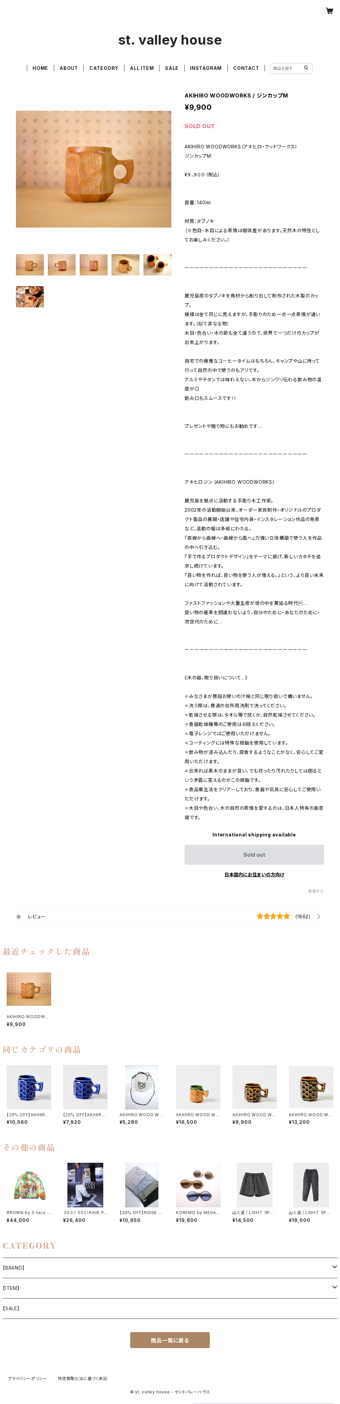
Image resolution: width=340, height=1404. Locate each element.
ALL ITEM (142, 68)
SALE (172, 68)
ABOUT (68, 68)
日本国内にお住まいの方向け (254, 874)
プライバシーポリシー (27, 1378)
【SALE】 (11, 1308)
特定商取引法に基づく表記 (83, 1378)
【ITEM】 (11, 1288)
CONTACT (246, 68)
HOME (40, 68)
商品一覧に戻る (170, 1340)
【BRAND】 (14, 1268)
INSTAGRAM (206, 68)
